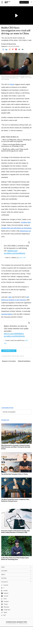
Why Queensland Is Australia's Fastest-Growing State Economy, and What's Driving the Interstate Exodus (15, 447)
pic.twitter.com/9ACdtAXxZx (14, 336)
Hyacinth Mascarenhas (9, 44)
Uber (10, 297)
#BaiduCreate (12, 251)
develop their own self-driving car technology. (16, 228)
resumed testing (6, 314)
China (12, 84)
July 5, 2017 (22, 257)
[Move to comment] (22, 49)
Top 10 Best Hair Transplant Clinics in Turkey (14, 474)
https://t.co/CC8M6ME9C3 (14, 334)
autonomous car (25, 231)
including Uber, (26, 222)
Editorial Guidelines (24, 361)
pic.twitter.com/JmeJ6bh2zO (14, 253)
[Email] (19, 49)
